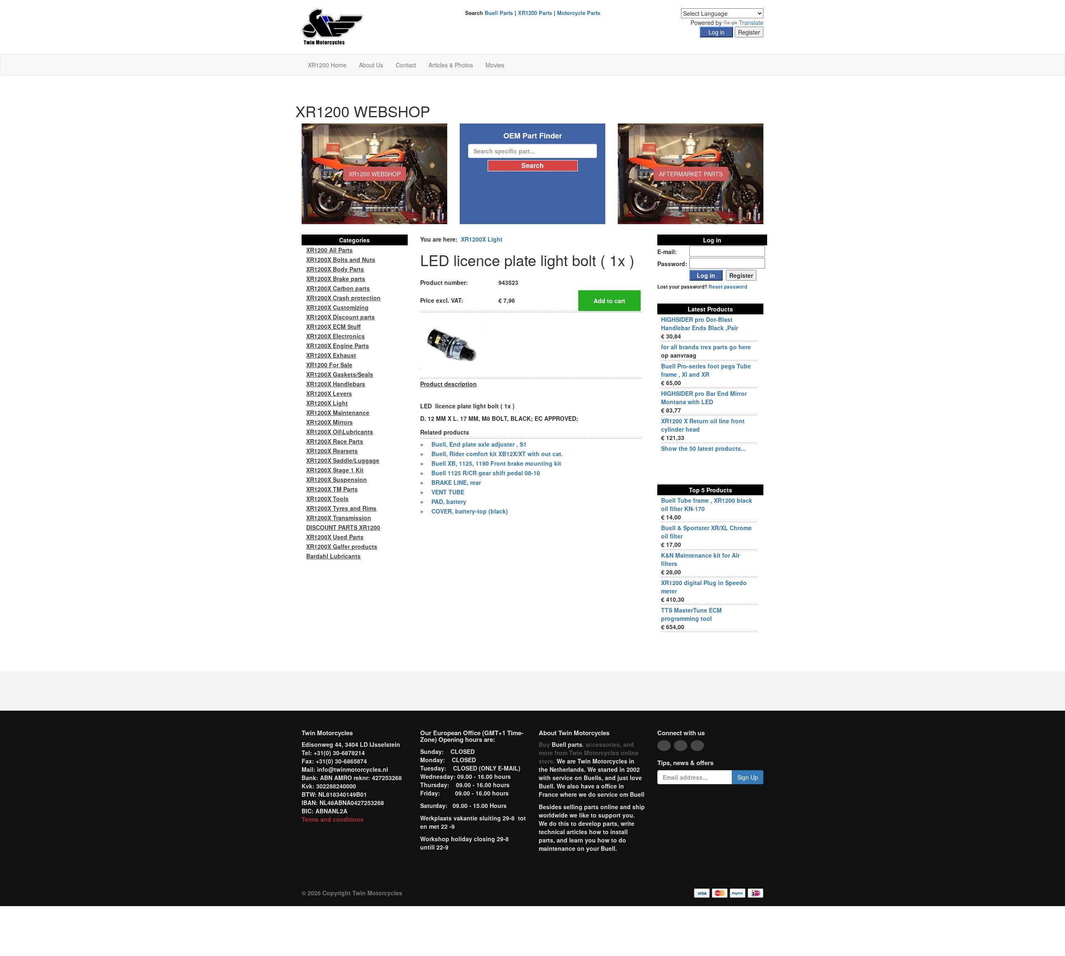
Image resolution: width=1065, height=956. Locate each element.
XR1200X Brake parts (335, 278)
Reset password (727, 286)
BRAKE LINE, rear (456, 482)
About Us (371, 65)
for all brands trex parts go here (706, 347)
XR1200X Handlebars (335, 384)
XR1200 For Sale (329, 365)
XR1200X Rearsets (332, 451)
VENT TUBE (447, 492)
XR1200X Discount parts (340, 317)
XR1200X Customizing (337, 307)
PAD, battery (448, 501)
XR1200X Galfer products (341, 546)
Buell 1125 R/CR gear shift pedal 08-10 (485, 473)
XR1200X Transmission (338, 518)
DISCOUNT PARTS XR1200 (343, 527)
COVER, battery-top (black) (469, 511)
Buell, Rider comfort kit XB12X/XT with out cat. (497, 454)
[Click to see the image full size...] (451, 344)
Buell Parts (499, 13)
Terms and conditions (333, 819)
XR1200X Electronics (335, 336)
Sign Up (747, 777)
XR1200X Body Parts (335, 269)
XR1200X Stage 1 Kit (335, 470)
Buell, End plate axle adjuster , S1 (479, 444)
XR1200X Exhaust (331, 355)
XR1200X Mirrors (329, 422)
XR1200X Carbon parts (338, 288)
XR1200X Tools (327, 498)
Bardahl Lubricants (333, 556)
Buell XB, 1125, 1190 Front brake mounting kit (496, 463)
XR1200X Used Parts (335, 537)
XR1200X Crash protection (343, 298)
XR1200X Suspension (336, 479)
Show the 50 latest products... (703, 448)
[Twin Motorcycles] (333, 26)
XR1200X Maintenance (337, 412)
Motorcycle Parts (578, 13)
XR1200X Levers (329, 393)
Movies (494, 65)
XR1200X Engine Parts (337, 345)
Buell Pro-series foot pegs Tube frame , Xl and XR (706, 370)
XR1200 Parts (535, 13)
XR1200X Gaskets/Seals (339, 374)
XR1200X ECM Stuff (333, 326)
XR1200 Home (327, 65)
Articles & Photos (450, 65)
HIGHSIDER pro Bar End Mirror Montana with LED (704, 397)
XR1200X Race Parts (334, 441)
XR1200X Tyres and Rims (341, 508)
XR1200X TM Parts (332, 489)
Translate (751, 22)
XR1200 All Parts (329, 250)
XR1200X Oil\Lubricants (339, 431)
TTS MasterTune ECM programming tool (691, 614)
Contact (406, 65)
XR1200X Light (482, 239)
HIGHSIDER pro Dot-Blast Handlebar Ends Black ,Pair (699, 323)
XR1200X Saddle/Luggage (342, 460)
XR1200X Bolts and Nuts (340, 259)
